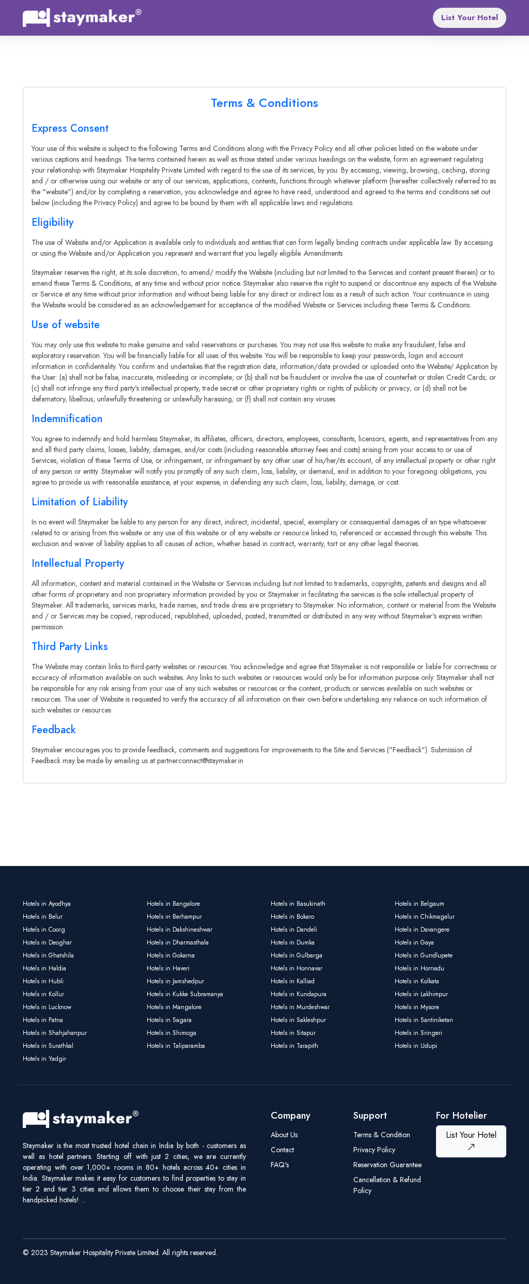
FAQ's (280, 1164)
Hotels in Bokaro (292, 916)
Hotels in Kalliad (293, 981)
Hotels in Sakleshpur (298, 1020)
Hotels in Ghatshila (48, 955)
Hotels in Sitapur (293, 1033)
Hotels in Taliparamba (176, 1045)
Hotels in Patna (43, 1020)
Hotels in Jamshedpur (175, 981)
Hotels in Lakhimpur (421, 994)
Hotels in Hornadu (419, 968)
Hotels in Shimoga (171, 1033)
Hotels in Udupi (416, 1045)
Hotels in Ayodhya (47, 903)
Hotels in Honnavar (296, 968)
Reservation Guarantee (387, 1164)
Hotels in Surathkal (48, 1045)
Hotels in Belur (43, 916)
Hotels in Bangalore (173, 903)
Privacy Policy (374, 1149)
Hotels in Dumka (293, 942)
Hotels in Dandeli (294, 929)
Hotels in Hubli (43, 981)
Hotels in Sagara (169, 1020)
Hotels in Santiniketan (424, 1020)
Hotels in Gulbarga (296, 955)
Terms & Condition (381, 1135)
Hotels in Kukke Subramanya (185, 994)
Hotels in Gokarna (171, 955)
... (83, 1200)
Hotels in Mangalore (174, 1007)
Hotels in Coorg (44, 929)
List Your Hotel (469, 17)
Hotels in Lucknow (47, 1007)
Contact (282, 1149)
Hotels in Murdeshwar (300, 1007)
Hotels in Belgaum (419, 903)
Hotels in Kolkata (417, 981)
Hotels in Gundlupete (424, 955)
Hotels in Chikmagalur (425, 916)
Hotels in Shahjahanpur (55, 1033)
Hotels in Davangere (422, 929)
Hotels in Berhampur (174, 916)
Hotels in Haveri (168, 968)
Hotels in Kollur (43, 994)
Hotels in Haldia (44, 968)
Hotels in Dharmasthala (178, 942)
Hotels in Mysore (417, 1007)
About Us (284, 1135)
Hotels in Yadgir (44, 1058)
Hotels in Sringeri (418, 1033)
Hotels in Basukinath (298, 903)
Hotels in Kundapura (298, 994)
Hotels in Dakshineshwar (179, 929)
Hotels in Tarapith (294, 1045)
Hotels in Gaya (414, 942)
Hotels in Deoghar (47, 942)
